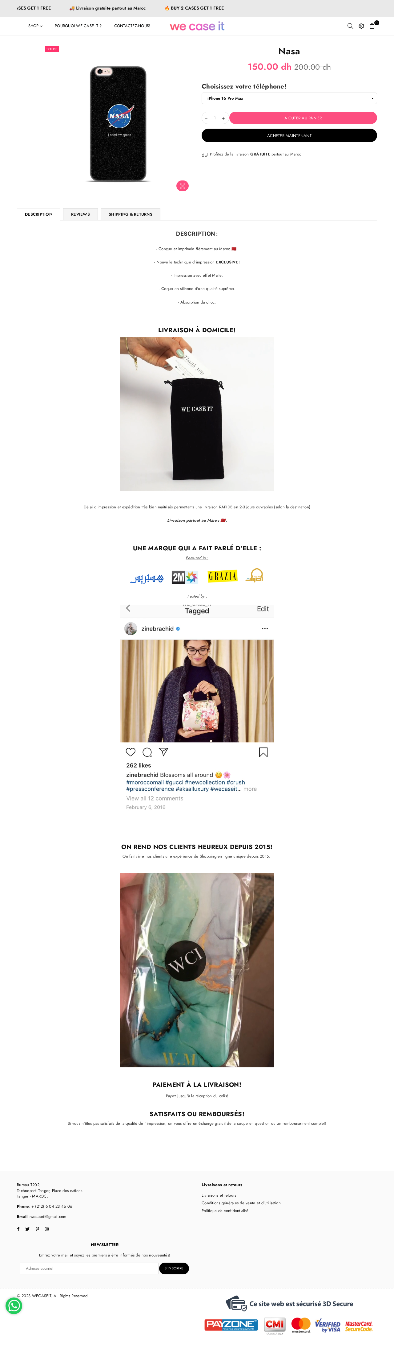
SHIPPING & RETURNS (130, 214)
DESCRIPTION (38, 214)
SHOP (34, 26)
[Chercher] (350, 26)
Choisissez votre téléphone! (244, 86)
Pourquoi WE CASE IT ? (78, 26)
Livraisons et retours (219, 1195)
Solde (52, 49)
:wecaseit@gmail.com (47, 1216)
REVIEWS (80, 214)
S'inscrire (174, 1268)
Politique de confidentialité (225, 1211)
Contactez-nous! (132, 26)
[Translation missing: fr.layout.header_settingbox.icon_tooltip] (361, 26)
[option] (118, 119)
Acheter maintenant (289, 136)
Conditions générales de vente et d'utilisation (241, 1203)
